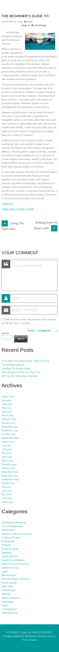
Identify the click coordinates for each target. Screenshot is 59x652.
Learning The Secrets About (16, 368)
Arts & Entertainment (12, 526)
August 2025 (8, 396)
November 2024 (10, 430)
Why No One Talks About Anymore (20, 376)
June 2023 (7, 490)
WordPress (31, 636)
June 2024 (7, 449)
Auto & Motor (8, 530)
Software (6, 594)
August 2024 (8, 441)
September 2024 (10, 438)
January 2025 (8, 423)
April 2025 (7, 411)
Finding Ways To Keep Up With (18, 209)
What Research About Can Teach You (21, 372)
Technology (41, 25)
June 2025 (7, 404)
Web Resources (10, 613)
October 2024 (9, 434)
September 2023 (10, 479)
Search (5, 333)
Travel (5, 605)
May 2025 (6, 408)
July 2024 (6, 445)
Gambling (7, 552)
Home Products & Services (15, 564)
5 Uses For (7, 203)
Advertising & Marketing (14, 522)
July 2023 (6, 487)
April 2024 (7, 457)
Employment (8, 541)
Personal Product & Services (16, 579)
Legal (4, 571)
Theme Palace (29, 640)
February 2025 (9, 419)
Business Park (45, 636)
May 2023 (6, 494)
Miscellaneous (9, 575)
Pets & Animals (9, 582)
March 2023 (7, 502)
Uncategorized (9, 609)
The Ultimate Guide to (13, 365)
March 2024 (8, 460)
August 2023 (8, 483)
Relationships (8, 590)
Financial (6, 545)
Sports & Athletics (11, 598)
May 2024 (6, 453)
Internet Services (10, 567)
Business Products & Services (17, 534)
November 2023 (10, 475)
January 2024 (8, 468)
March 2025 (8, 415)
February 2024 (9, 464)
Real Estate (7, 586)
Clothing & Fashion (11, 537)
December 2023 (10, 472)
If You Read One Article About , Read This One (25, 361)
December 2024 (10, 426)
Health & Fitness (10, 556)
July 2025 (6, 400)
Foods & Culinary (10, 549)
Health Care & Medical (13, 560)
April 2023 (7, 498)
